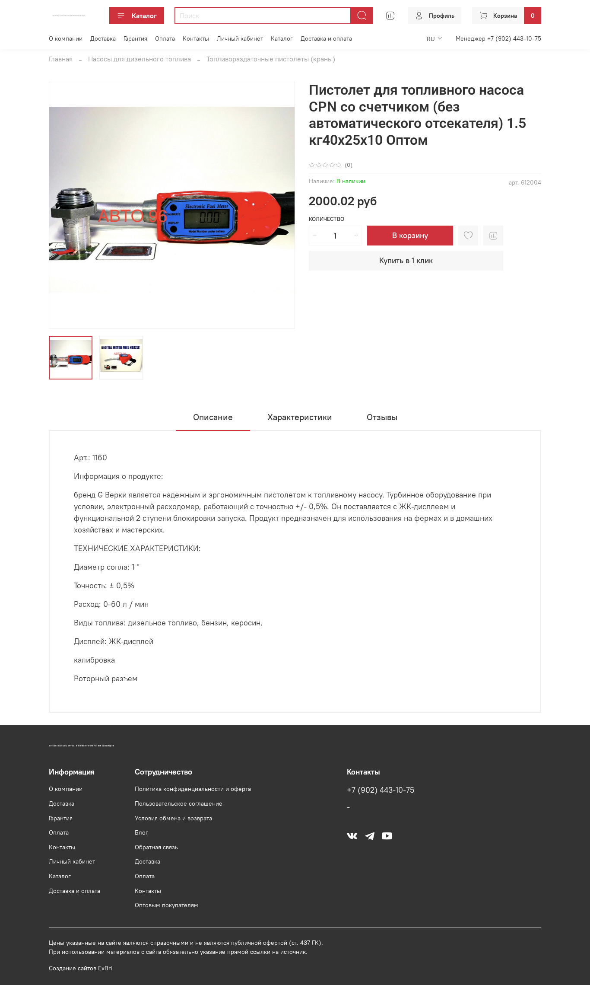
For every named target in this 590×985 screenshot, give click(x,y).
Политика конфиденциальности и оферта (193, 789)
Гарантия (135, 38)
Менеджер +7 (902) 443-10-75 (498, 38)
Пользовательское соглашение (178, 803)
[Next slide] (281, 205)
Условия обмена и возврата (173, 818)
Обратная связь (156, 847)
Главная (61, 58)
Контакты (196, 38)
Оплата (165, 38)
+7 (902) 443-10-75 (380, 790)
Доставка (103, 38)
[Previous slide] (62, 205)
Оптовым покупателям (166, 905)
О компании (65, 38)
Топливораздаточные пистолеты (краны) (270, 58)
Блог (141, 832)
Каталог (144, 15)
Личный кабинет (240, 38)
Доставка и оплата (326, 38)
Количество (326, 219)
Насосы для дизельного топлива (139, 58)
